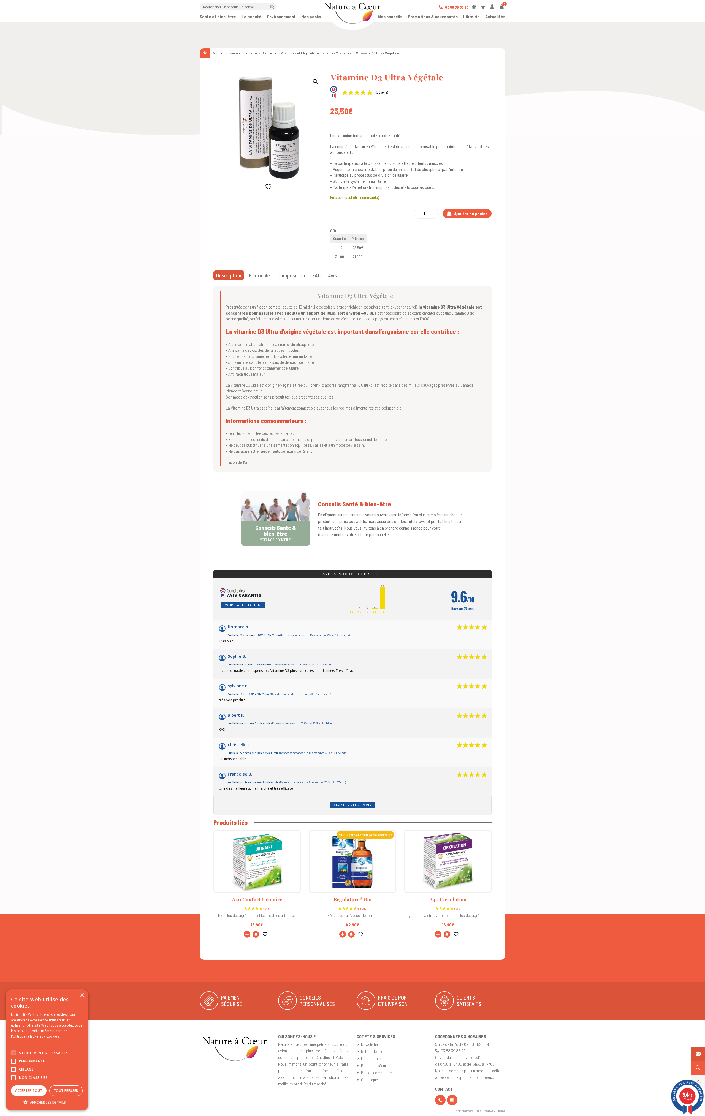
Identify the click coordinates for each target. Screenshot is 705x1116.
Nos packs (311, 16)
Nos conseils (390, 16)
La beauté (251, 16)
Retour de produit (375, 1051)
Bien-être (269, 53)
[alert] (47, 1049)
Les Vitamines (340, 53)
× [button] (82, 995)
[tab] (228, 275)
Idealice (501, 1110)
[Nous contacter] (698, 1054)
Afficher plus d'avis (352, 805)
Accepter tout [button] (28, 1090)
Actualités (495, 16)
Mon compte (371, 1058)
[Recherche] (698, 1068)
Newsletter (369, 1044)
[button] (315, 81)
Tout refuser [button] (66, 1090)
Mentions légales (464, 1110)
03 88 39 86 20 (456, 7)
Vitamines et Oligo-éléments (303, 53)
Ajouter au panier (470, 213)
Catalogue (369, 1079)
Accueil (218, 53)
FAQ (316, 275)
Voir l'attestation (243, 605)
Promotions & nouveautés (433, 16)
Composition (291, 275)
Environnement (281, 16)
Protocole (259, 275)
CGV (479, 1110)
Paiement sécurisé (376, 1065)
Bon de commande (376, 1072)
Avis (332, 275)
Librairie (471, 16)
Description (228, 275)
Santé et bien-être (218, 16)
